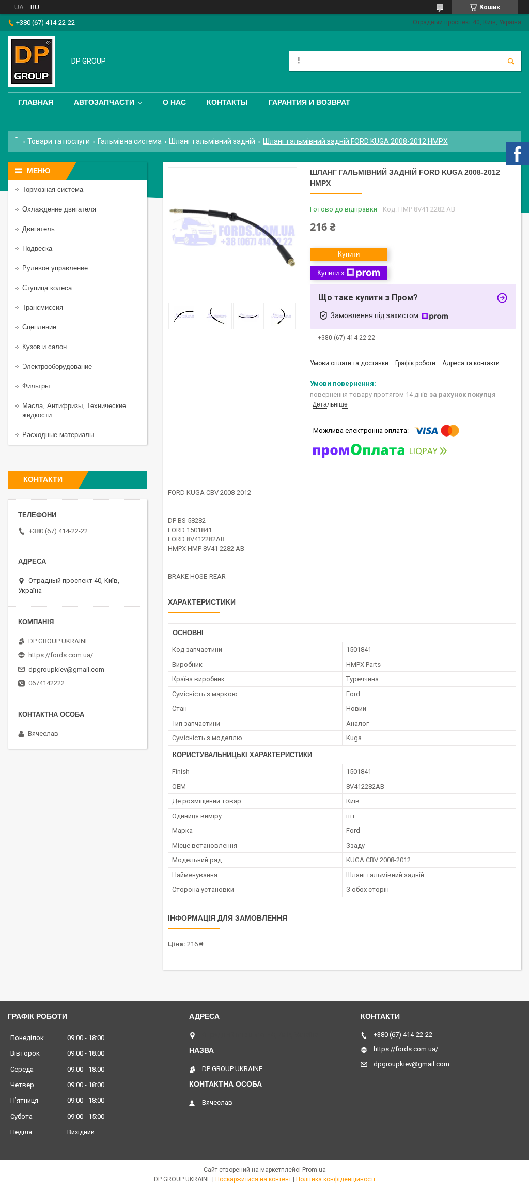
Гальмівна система (130, 141)
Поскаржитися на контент (253, 1179)
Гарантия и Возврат (309, 102)
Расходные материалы (58, 435)
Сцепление (39, 327)
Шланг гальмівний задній (212, 141)
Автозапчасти (104, 102)
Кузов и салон (44, 347)
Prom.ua (314, 1169)
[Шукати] (511, 61)
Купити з (330, 273)
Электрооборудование (57, 366)
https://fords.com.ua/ (60, 655)
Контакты (227, 102)
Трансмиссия (42, 307)
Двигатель (38, 229)
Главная (35, 102)
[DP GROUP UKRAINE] (31, 61)
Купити (349, 254)
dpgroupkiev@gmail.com (66, 669)
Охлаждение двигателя (59, 209)
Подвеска (37, 248)
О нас (174, 102)
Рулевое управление (55, 268)
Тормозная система (52, 189)
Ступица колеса (47, 288)
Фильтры (36, 386)
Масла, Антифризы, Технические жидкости (74, 410)
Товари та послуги (58, 141)
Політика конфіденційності (335, 1179)
